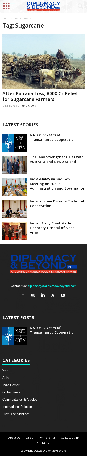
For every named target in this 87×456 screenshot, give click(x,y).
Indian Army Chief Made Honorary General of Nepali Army (53, 228)
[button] (79, 6)
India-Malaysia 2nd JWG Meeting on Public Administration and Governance (57, 184)
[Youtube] (63, 296)
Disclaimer (44, 443)
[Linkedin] (44, 296)
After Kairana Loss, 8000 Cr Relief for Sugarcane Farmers (40, 96)
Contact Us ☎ (70, 437)
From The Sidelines (16, 414)
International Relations (18, 407)
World (6, 370)
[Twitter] (54, 296)
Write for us (47, 437)
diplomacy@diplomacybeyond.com (52, 286)
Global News (11, 392)
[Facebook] (24, 296)
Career (30, 437)
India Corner (10, 385)
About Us (14, 437)
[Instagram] (34, 296)
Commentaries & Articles (19, 399)
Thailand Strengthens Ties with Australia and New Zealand (57, 159)
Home (5, 18)
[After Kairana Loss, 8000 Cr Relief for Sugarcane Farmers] (43, 61)
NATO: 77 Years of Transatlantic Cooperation (53, 137)
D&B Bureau (10, 105)
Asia (5, 377)
